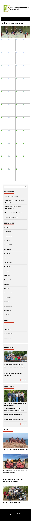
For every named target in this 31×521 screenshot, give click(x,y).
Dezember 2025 (8, 231)
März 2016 (6, 301)
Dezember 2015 (8, 306)
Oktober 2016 (7, 297)
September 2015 (8, 310)
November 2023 (8, 262)
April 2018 (6, 288)
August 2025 (7, 240)
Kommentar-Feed (8, 333)
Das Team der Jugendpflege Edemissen (15, 449)
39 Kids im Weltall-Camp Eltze (12, 502)
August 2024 (7, 253)
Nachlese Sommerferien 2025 (11, 217)
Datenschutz (15, 517)
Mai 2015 (6, 314)
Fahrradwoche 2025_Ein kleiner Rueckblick (14, 213)
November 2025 (8, 236)
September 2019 (8, 279)
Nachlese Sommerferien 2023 (13, 419)
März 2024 (6, 258)
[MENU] (3, 19)
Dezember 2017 (8, 293)
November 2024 (8, 244)
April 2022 (6, 271)
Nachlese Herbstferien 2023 (13, 414)
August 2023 (7, 266)
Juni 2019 (6, 284)
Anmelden (6, 325)
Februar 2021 (7, 275)
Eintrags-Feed (7, 329)
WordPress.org (7, 338)
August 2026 (7, 227)
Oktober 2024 (7, 249)
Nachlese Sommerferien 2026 (11, 196)
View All (23, 380)
